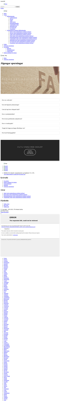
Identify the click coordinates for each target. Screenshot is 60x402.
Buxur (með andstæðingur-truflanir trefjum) (20, 33)
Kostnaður (12, 29)
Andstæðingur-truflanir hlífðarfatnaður (16, 30)
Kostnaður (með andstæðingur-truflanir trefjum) (21, 43)
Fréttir (5, 44)
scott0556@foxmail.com (19, 174)
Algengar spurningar (9, 45)
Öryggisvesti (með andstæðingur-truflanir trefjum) (22, 41)
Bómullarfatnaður (14, 23)
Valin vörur (6, 204)
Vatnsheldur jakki (14, 24)
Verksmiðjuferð (10, 50)
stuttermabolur (13, 17)
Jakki (11, 20)
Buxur (11, 19)
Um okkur (6, 47)
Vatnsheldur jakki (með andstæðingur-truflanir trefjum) (23, 38)
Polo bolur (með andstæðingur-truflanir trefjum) (21, 36)
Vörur (5, 15)
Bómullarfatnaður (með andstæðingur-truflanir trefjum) (23, 37)
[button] (30, 152)
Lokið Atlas (10, 51)
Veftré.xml (6, 206)
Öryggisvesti (13, 27)
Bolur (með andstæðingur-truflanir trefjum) (20, 31)
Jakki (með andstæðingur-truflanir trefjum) (20, 34)
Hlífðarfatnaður (10, 16)
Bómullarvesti (13, 26)
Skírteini (9, 48)
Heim (5, 13)
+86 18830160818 (8, 174)
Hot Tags (6, 205)
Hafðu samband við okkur (10, 52)
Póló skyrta (13, 22)
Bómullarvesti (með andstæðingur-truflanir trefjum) (22, 40)
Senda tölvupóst (5, 212)
